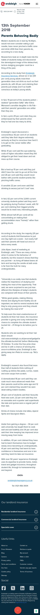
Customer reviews (26, 564)
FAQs (22, 560)
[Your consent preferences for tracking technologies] (36, 611)
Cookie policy (6, 571)
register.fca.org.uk (21, 602)
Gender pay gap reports (28, 568)
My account (24, 553)
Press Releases (6, 549)
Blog (2, 553)
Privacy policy (6, 560)
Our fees (4, 568)
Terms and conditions (8, 564)
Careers (4, 557)
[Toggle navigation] (38, 4)
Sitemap (4, 575)
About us (4, 545)
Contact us (23, 545)
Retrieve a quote (25, 549)
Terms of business (26, 571)
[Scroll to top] (17, 610)
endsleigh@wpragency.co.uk (20, 480)
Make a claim (24, 557)
